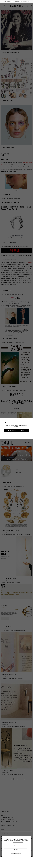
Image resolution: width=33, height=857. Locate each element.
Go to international (16, 434)
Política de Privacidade (18, 842)
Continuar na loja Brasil (16, 430)
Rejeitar (15, 849)
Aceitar (15, 846)
